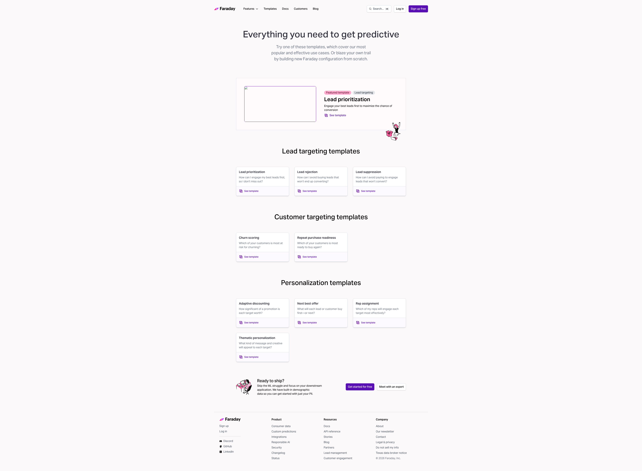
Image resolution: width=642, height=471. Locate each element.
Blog (315, 9)
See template (338, 115)
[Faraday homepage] (224, 9)
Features (248, 9)
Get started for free (360, 387)
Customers (300, 9)
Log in (400, 9)
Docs (285, 9)
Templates (270, 9)
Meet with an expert (391, 387)
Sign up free (418, 9)
